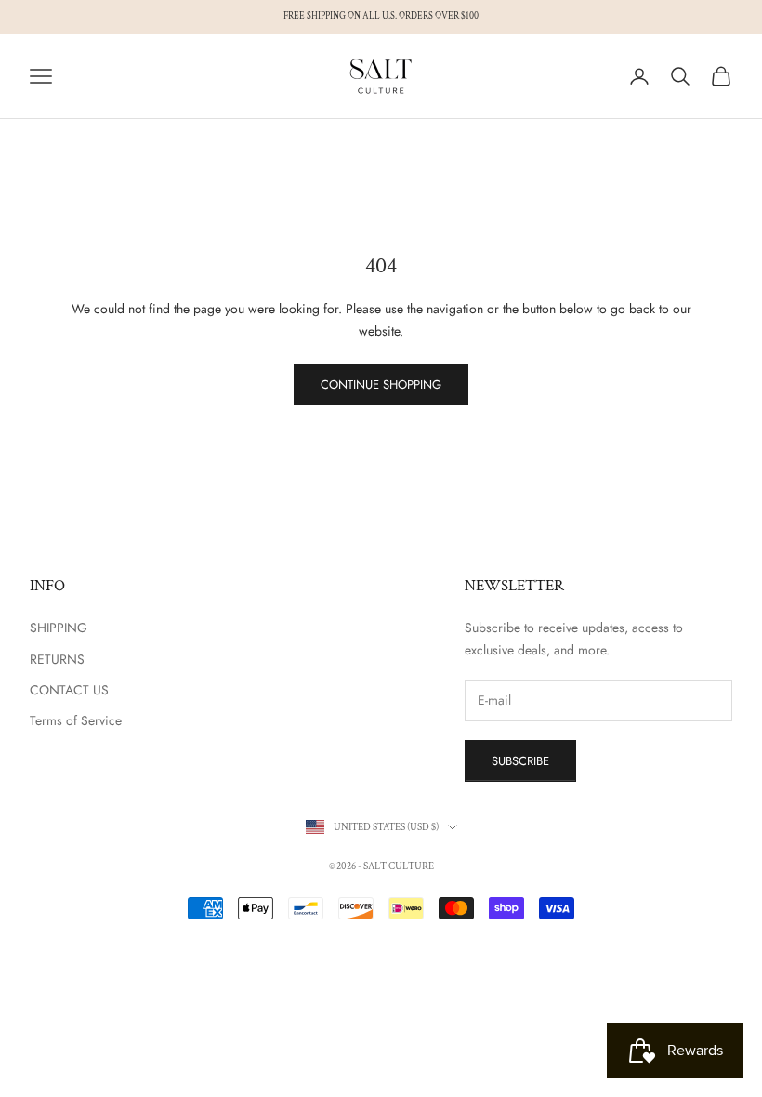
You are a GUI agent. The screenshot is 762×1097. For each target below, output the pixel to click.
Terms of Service (76, 720)
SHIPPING (58, 627)
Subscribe (520, 761)
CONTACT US (69, 690)
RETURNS (57, 659)
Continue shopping (381, 384)
